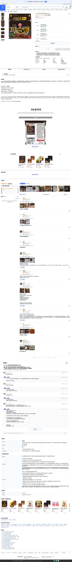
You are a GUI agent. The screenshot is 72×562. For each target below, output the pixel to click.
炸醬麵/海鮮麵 (15, 11)
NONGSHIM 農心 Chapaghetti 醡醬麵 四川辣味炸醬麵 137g (9, 536)
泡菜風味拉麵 (3, 525)
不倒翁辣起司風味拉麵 (14, 524)
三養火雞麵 (23, 524)
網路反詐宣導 (56, 552)
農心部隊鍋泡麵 (47, 525)
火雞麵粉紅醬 (49, 524)
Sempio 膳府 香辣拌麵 (5, 541)
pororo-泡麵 (19, 524)
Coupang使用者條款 (14, 552)
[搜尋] (63, 7)
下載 (45, 1)
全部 (16, 7)
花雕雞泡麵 (15, 525)
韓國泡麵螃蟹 (65, 524)
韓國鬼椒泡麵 (7, 525)
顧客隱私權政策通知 (30, 552)
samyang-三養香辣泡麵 (55, 524)
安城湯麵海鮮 (3, 524)
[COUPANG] (20, 557)
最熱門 (21, 194)
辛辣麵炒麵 (56, 525)
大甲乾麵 (60, 525)
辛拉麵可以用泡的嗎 (41, 525)
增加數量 (39, 49)
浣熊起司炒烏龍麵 (8, 524)
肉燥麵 (37, 525)
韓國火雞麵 (33, 525)
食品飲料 (5, 11)
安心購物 (35, 552)
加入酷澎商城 (51, 552)
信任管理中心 (24, 552)
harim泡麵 (22, 525)
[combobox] (66, 194)
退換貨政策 (19, 552)
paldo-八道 (11, 525)
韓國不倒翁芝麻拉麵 (38, 524)
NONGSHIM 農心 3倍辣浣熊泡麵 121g (7, 531)
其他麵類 (11, 11)
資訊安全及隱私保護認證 (45, 552)
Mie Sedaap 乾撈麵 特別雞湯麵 (6, 540)
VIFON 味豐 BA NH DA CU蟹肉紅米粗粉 (7, 547)
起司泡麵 (64, 525)
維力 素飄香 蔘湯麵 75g (5, 546)
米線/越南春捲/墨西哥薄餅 (4, 519)
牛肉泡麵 (34, 524)
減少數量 (39, 48)
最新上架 (24, 194)
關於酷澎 (3, 552)
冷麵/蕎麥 (10, 519)
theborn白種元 (52, 525)
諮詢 (66, 363)
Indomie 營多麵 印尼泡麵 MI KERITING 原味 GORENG (9, 535)
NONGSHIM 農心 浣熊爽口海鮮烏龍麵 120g (7, 542)
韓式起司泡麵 (61, 524)
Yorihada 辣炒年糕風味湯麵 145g (6, 545)
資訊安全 (39, 552)
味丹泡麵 (19, 525)
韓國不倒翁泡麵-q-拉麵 (28, 525)
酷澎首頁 (2, 11)
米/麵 (8, 11)
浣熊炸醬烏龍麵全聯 (29, 524)
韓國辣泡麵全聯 (44, 524)
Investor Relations (7, 552)
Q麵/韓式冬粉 (14, 519)
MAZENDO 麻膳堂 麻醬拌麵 (5, 534)
